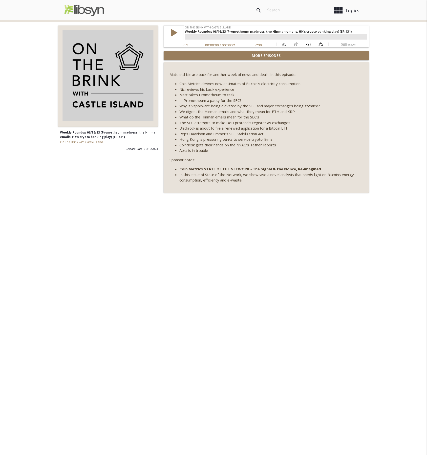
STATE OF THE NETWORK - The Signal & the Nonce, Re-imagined (262, 168)
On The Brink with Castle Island (81, 142)
